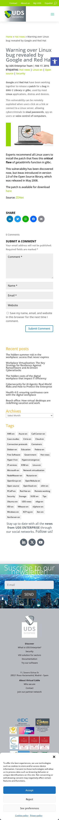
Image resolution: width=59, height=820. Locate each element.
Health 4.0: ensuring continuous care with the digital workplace (27, 393)
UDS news (26, 501)
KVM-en (25, 465)
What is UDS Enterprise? (29, 647)
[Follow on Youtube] (40, 542)
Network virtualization (33, 470)
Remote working (42, 491)
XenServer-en (13, 517)
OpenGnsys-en (14, 480)
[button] (54, 61)
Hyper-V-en (12, 459)
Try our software (29, 662)
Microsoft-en (13, 470)
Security (20, 73)
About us (25, 3)
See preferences (29, 808)
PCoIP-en (11, 491)
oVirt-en (44, 485)
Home (9, 36)
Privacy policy (36, 815)
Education (26, 449)
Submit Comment (39, 328)
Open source (13, 485)
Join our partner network (29, 691)
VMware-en (23, 506)
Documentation (29, 658)
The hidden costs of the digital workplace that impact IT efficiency (26, 377)
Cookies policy (21, 815)
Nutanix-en (31, 475)
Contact (13, 3)
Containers (36, 444)
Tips (44, 496)
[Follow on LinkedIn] (23, 542)
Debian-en (12, 449)
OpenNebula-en (32, 480)
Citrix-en (27, 439)
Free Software (13, 454)
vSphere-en (38, 506)
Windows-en (13, 511)
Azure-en (23, 433)
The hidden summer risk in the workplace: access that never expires (27, 356)
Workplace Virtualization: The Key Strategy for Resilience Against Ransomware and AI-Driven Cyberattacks (25, 366)
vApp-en (39, 501)
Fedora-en (39, 449)
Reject (29, 799)
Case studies (13, 439)
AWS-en (11, 433)
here (9, 191)
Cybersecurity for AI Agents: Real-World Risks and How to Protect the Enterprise (29, 385)
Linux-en (37, 69)
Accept (29, 790)
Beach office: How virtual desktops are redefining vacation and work (28, 402)
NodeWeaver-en (14, 475)
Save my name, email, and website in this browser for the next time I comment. (29, 317)
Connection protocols (17, 444)
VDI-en (10, 506)
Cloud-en (39, 439)
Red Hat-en (25, 491)
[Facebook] (33, 219)
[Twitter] (18, 219)
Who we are (29, 684)
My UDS (37, 3)
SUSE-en (34, 496)
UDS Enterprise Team (21, 65)
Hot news (20, 36)
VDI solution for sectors (29, 655)
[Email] (41, 219)
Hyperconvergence (30, 459)
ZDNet (20, 197)
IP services (12, 465)
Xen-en (40, 511)
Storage (22, 496)
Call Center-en (38, 433)
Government (30, 454)
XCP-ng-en (28, 511)
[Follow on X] (32, 542)
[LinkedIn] (10, 219)
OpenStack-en (30, 485)
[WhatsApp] (26, 219)
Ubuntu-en (12, 501)
